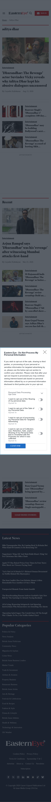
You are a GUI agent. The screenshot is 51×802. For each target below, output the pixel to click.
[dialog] (25, 401)
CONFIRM (15, 446)
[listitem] (25, 393)
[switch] (40, 399)
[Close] (45, 353)
